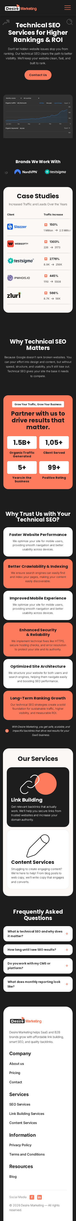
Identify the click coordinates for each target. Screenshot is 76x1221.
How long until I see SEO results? (38, 949)
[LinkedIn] (39, 1197)
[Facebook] (32, 1197)
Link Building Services (26, 1113)
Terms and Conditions (27, 1154)
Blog (13, 1176)
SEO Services (19, 1104)
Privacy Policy (20, 1145)
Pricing (14, 1073)
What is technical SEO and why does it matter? (38, 933)
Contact (15, 1082)
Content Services (23, 1123)
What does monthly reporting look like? (38, 984)
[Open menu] (67, 7)
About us (16, 1063)
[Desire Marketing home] (20, 7)
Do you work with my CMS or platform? (38, 965)
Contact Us (38, 75)
